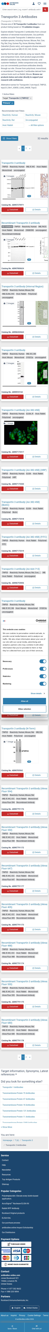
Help (4, 1165)
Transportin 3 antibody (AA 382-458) (21, 410)
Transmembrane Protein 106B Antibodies (19, 1122)
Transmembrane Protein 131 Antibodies (19, 1111)
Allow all (24, 701)
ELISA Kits (6, 1218)
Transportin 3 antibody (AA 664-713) (21, 568)
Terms (45, 1315)
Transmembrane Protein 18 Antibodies (18, 1105)
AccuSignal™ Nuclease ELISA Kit (15, 1203)
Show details (36, 693)
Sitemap (5, 1184)
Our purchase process (11, 1223)
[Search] (45, 9)
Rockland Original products (13, 1213)
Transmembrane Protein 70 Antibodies (18, 1093)
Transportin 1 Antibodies (12, 1087)
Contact (5, 1160)
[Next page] (30, 148)
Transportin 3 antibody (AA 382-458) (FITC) (24, 536)
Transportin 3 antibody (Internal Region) (22, 286)
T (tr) (17, 1140)
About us (4, 1315)
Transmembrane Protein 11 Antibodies (18, 1117)
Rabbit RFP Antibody (10, 1208)
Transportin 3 (27, 1140)
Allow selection (24, 709)
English (17, 1308)
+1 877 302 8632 (14, 1289)
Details (38, 209)
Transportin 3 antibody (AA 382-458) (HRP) (24, 470)
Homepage (7, 1140)
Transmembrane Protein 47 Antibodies (18, 1099)
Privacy (22, 1315)
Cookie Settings (34, 1315)
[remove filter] (30, 98)
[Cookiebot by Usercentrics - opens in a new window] (35, 620)
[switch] (42, 669)
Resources (6, 1174)
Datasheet (14, 209)
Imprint (14, 1315)
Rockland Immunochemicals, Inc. (15, 1300)
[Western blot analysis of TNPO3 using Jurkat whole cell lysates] (21, 313)
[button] (45, 187)
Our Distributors (8, 1232)
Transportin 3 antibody (13, 163)
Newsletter (6, 1170)
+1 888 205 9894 (12, 1291)
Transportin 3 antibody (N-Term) (18, 728)
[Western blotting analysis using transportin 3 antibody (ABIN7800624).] (21, 249)
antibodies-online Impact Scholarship (17, 1227)
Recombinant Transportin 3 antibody (21, 222)
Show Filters (11, 138)
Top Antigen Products (11, 1179)
